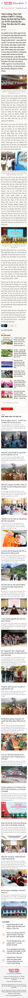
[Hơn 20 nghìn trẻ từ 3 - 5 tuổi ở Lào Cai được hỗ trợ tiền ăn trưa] (14, 439)
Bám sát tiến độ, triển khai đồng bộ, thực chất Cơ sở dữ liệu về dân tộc (14, 824)
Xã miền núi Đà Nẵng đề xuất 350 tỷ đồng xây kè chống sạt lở (13, 552)
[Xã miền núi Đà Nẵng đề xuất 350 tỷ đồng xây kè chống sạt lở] (14, 572)
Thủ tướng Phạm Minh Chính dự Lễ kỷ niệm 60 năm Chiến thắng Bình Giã (20, 384)
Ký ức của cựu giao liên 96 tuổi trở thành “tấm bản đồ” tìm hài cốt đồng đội (16, 935)
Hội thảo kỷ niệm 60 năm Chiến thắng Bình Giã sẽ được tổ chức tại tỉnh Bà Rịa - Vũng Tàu (20, 395)
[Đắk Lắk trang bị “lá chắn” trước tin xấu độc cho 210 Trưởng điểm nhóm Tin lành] (14, 506)
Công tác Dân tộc (9, 8)
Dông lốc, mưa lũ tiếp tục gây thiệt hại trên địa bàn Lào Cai (13, 454)
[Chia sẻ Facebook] (2, 325)
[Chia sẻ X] (5, 325)
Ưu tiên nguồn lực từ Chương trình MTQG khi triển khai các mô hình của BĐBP (13, 789)
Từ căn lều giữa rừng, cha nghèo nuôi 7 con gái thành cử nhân (16, 943)
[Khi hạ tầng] (14, 909)
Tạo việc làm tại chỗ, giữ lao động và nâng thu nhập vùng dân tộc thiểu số (13, 587)
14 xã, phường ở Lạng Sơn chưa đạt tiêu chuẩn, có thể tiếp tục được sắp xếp (16, 951)
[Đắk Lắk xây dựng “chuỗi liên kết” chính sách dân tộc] (14, 877)
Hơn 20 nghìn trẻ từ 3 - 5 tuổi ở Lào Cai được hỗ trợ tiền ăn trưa (13, 421)
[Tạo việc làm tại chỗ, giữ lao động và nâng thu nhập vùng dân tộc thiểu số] (14, 606)
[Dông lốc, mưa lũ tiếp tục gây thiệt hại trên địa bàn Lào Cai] (14, 472)
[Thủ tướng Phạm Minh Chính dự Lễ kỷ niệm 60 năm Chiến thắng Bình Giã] (7, 384)
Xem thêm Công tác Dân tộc (11, 416)
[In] (12, 325)
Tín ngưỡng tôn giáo (21, 8)
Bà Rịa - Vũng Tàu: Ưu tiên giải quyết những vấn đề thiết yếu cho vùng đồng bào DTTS (20, 353)
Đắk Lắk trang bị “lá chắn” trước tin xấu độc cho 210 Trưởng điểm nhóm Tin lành (14, 487)
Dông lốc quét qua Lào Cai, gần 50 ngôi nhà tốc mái (13, 688)
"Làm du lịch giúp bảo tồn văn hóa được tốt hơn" (13, 620)
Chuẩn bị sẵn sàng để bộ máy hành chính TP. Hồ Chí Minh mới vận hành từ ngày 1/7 (20, 341)
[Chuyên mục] (2, 3)
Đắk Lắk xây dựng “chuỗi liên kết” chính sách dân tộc (13, 858)
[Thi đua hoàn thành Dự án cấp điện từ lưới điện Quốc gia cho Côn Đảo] (7, 363)
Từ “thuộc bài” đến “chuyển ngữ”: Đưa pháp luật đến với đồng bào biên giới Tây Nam (14, 653)
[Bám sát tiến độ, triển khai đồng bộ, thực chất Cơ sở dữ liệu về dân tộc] (14, 844)
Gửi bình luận (7, 409)
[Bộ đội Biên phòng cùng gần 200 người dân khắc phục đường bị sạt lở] (14, 741)
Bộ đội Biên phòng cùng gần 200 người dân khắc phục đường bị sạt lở (13, 721)
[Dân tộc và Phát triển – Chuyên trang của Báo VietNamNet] (8, 3)
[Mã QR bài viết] (15, 325)
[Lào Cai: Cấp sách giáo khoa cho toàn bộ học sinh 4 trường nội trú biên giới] (14, 774)
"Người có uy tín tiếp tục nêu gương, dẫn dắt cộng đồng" (14, 520)
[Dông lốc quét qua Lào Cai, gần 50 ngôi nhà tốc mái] (14, 706)
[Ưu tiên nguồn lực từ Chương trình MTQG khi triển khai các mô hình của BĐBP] (14, 810)
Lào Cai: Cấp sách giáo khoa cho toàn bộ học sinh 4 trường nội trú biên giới (13, 757)
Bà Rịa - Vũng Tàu (8, 330)
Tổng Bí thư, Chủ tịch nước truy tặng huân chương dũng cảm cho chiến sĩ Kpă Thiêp (15, 960)
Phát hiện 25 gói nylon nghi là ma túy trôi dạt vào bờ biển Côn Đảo (19, 373)
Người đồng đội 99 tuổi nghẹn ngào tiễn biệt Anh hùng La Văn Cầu (16, 926)
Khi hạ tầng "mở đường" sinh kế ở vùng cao (13, 891)
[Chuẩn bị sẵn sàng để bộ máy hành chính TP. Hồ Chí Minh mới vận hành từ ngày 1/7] (7, 341)
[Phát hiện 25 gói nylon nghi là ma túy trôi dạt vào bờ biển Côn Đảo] (7, 374)
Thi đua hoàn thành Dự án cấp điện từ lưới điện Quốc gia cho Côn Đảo (19, 364)
